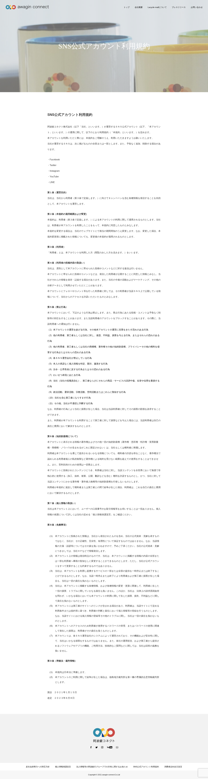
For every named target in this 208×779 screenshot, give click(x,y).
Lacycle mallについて (157, 7)
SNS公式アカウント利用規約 (146, 767)
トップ (127, 7)
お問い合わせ (197, 7)
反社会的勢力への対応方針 (38, 767)
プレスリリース (179, 7)
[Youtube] (110, 747)
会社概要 (139, 7)
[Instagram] (102, 747)
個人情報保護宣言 (63, 767)
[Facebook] (91, 747)
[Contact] (117, 747)
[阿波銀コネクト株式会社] (27, 7)
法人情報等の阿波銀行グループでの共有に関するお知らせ (102, 767)
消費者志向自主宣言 (173, 767)
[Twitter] (96, 747)
